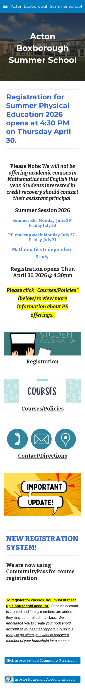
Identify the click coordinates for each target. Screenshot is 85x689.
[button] (5, 6)
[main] (42, 47)
